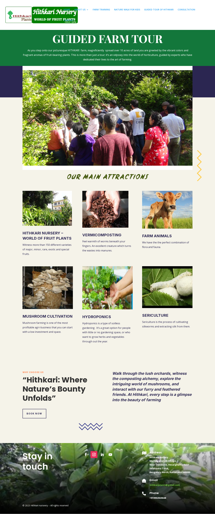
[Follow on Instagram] (94, 454)
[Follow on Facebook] (85, 454)
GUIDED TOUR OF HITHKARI (159, 9)
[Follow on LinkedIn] (102, 454)
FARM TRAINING (101, 9)
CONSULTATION (186, 9)
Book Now (34, 413)
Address (156, 452)
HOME (67, 9)
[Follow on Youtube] (110, 454)
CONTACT (69, 20)
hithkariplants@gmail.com (165, 484)
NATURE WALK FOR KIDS (127, 9)
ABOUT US (79, 9)
